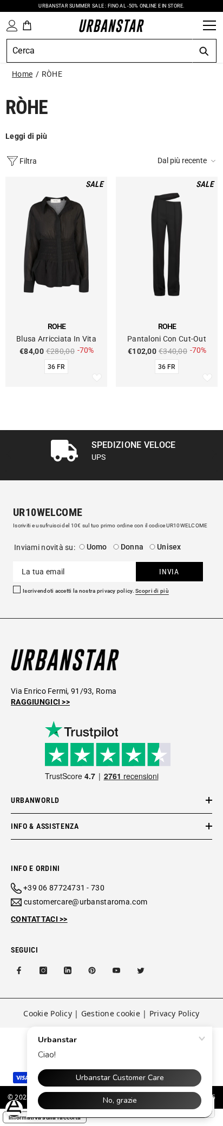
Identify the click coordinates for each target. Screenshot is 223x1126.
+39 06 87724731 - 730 (63, 887)
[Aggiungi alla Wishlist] (97, 378)
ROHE (56, 326)
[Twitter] (141, 970)
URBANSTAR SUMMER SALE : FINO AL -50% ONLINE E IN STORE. (111, 6)
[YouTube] (116, 970)
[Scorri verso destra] (213, 455)
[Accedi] (9, 25)
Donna (132, 546)
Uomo (97, 546)
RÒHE (52, 74)
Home (22, 74)
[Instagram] (43, 970)
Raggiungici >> (40, 702)
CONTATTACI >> (39, 919)
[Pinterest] (92, 970)
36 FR (56, 367)
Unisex (169, 546)
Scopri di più (152, 591)
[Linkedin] (68, 970)
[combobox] (99, 51)
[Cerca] (191, 25)
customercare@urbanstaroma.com (85, 901)
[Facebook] (19, 970)
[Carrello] (27, 25)
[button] (188, 161)
